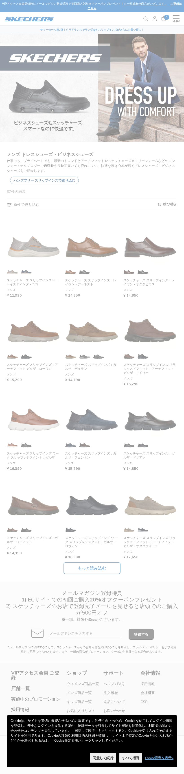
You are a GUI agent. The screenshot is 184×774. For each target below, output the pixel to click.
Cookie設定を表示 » (159, 758)
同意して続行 (103, 758)
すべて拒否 (130, 758)
